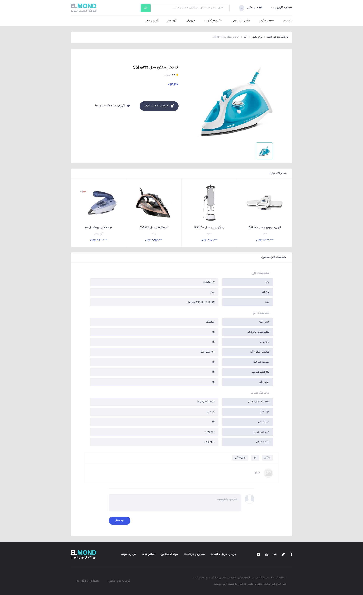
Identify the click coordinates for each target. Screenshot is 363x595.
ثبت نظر (119, 520)
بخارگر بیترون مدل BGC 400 (209, 227)
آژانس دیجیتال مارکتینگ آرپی (238, 584)
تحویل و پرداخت (194, 554)
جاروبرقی (190, 21)
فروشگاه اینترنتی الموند (256, 578)
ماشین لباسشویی (241, 21)
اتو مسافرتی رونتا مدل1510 (98, 227)
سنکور (267, 457)
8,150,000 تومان (209, 240)
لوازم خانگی (240, 457)
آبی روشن (98, 233)
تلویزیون (287, 21)
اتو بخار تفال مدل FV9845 (154, 227)
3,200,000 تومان (98, 240)
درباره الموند (128, 554)
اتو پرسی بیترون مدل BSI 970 (264, 227)
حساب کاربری (283, 7)
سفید (264, 233)
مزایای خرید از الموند (223, 554)
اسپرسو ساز (152, 21)
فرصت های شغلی (119, 580)
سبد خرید (252, 7)
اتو (255, 457)
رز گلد (153, 233)
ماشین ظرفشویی (213, 21)
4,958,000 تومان (153, 240)
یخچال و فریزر (266, 21)
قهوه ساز (172, 21)
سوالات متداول (169, 554)
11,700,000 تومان (264, 240)
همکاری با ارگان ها (87, 580)
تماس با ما (148, 554)
